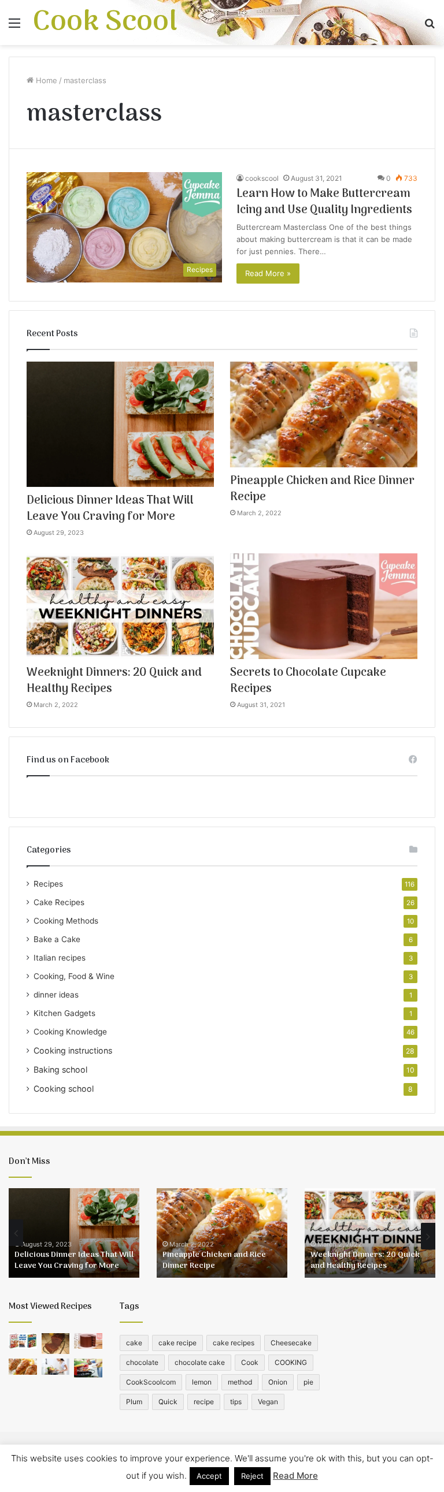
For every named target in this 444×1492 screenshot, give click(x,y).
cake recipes (233, 1342)
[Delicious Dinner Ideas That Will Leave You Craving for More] (120, 424)
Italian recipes (60, 957)
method (240, 1382)
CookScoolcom (151, 1382)
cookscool (262, 178)
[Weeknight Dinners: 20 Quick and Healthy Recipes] (120, 606)
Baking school (60, 1069)
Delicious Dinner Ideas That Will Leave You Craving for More (110, 509)
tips (236, 1401)
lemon (202, 1382)
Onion (277, 1382)
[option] (74, 1233)
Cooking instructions (73, 1050)
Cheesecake (291, 1342)
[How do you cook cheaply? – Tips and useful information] (56, 1366)
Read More (295, 1475)
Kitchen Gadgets (64, 1013)
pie (308, 1382)
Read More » (268, 273)
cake (134, 1342)
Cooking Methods (66, 920)
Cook (249, 1362)
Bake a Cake (57, 939)
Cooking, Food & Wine (74, 976)
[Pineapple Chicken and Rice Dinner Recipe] (323, 414)
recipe (204, 1401)
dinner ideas (56, 994)
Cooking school (64, 1088)
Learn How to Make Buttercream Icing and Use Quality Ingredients (324, 202)
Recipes (48, 883)
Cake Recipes (59, 902)
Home (45, 80)
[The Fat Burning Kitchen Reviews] (23, 1341)
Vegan (268, 1401)
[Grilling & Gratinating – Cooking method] (88, 1368)
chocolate (142, 1362)
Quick (167, 1401)
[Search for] (429, 27)
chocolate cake (200, 1362)
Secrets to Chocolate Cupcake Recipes (308, 681)
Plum (134, 1401)
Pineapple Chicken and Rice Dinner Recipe (322, 489)
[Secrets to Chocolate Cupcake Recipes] (323, 606)
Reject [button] (252, 1475)
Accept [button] (209, 1475)
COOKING (291, 1362)
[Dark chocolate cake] (56, 1344)
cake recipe (177, 1342)
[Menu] (14, 27)
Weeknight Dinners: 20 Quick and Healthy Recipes (114, 681)
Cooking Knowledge (70, 1031)
